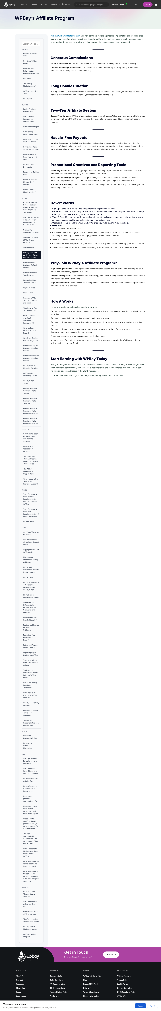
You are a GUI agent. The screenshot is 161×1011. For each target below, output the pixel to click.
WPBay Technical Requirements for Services (30, 400)
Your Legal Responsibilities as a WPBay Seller (31, 722)
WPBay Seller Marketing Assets (30, 374)
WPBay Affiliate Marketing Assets (30, 928)
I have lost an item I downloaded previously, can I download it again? (30, 810)
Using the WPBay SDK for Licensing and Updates (30, 300)
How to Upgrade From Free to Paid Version (30, 156)
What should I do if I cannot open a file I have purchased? (31, 863)
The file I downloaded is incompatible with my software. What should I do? (30, 839)
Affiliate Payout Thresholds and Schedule (29, 893)
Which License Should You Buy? (29, 191)
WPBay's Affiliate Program (29, 935)
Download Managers (31, 127)
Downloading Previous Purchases (30, 133)
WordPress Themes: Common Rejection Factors (31, 358)
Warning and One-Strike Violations (30, 309)
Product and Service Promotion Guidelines (31, 627)
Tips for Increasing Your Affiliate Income (31, 920)
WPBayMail (27, 99)
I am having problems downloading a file (30, 798)
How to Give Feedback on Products (28, 448)
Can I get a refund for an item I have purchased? (30, 760)
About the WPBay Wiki (30, 54)
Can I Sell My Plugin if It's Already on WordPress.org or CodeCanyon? (31, 221)
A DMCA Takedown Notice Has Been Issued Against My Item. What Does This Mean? (30, 207)
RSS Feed (27, 78)
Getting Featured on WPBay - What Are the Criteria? (30, 255)
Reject (152, 1006)
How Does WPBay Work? (30, 62)
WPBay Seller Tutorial (28, 382)
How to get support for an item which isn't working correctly (30, 437)
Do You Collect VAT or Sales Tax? (30, 780)
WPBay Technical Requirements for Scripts (30, 390)
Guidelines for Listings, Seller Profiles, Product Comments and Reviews (29, 607)
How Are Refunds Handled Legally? (30, 618)
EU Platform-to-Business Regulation (31, 596)
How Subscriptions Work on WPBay (30, 140)
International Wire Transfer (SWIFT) (30, 281)
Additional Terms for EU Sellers (31, 533)
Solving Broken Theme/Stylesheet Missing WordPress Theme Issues (30, 460)
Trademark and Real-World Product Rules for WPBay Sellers (30, 674)
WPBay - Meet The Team (30, 92)
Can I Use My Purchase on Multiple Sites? (28, 119)
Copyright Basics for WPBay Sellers (31, 551)
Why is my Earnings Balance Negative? (30, 339)
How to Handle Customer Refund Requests (30, 265)
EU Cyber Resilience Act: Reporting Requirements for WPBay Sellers (31, 586)
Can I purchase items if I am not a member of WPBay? (31, 771)
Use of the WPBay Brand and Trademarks (30, 685)
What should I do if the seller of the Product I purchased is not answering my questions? (31, 876)
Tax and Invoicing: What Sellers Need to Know (30, 662)
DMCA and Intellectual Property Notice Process (31, 569)
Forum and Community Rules (30, 737)
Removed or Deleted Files (31, 173)
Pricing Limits (28, 293)
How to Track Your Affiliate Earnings (30, 913)
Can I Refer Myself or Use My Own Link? (30, 903)
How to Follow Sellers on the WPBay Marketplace (31, 70)
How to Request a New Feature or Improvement (30, 788)
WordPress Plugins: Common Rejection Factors (30, 348)
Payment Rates (29, 288)
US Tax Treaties (29, 522)
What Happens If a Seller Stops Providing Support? (30, 481)
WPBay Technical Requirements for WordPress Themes (30, 420)
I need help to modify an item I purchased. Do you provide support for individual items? (30, 824)
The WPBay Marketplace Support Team (28, 471)
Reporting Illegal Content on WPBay (30, 654)
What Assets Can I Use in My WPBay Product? (30, 695)
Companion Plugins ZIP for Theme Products (30, 239)
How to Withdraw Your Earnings (30, 274)
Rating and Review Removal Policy (30, 646)
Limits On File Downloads (28, 165)
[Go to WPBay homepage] (10, 4)
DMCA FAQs (28, 577)
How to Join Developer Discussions (27, 745)
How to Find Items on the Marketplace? (31, 148)
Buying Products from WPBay (29, 110)
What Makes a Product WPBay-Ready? (29, 330)
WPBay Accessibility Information (31, 704)
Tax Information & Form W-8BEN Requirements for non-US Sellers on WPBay (30, 499)
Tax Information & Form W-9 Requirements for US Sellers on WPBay (31, 513)
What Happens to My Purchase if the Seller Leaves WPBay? (30, 852)
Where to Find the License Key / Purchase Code (30, 182)
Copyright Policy (29, 247)
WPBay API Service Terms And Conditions (30, 712)
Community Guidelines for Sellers (31, 231)
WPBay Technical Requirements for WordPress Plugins (30, 410)
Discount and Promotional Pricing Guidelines (30, 559)
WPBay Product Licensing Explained (31, 367)
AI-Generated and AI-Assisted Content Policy (31, 542)
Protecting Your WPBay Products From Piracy (29, 637)
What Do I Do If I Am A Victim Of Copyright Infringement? (31, 319)
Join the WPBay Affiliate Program (65, 36)
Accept (140, 1006)
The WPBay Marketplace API (29, 85)
